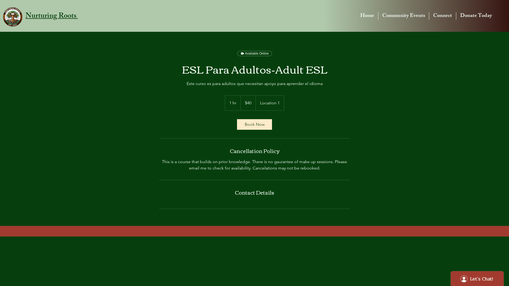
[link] (254, 124)
